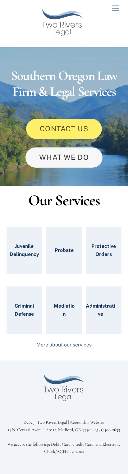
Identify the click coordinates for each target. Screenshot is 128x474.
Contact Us (64, 128)
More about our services (64, 345)
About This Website (87, 422)
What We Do (64, 157)
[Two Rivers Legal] (62, 35)
